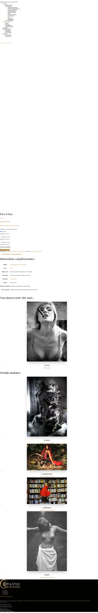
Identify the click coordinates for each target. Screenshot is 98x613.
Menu (16, 1)
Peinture (7, 24)
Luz (9, 17)
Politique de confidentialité (5, 610)
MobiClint (10, 18)
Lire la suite (47, 368)
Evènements (8, 31)
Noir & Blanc (9, 251)
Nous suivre (8, 36)
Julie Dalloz (11, 15)
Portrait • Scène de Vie (37, 251)
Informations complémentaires (12, 254)
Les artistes (5, 590)
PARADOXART (16, 251)
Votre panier (5, 594)
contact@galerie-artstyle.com (6, 606)
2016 (11, 268)
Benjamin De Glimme (12, 7)
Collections (8, 32)
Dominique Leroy (12, 11)
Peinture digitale (9, 26)
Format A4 (4, 231)
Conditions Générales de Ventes (6, 611)
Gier (9, 13)
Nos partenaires (9, 20)
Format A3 (6, 236)
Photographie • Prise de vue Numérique (18, 264)
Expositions (8, 30)
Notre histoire (8, 5)
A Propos (5, 3)
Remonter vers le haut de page (6, 596)
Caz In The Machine (12, 9)
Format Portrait (13, 279)
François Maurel (12, 12)
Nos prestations (7, 29)
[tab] (47, 254)
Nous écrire (8, 35)
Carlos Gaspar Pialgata (14, 8)
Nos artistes (8, 6)
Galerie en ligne (6, 21)
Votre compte (5, 592)
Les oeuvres (5, 591)
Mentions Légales (3, 608)
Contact (5, 33)
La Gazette (5, 27)
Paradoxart (11, 19)
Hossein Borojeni (12, 14)
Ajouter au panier (5, 250)
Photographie (8, 25)
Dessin (6, 23)
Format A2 (6, 242)
